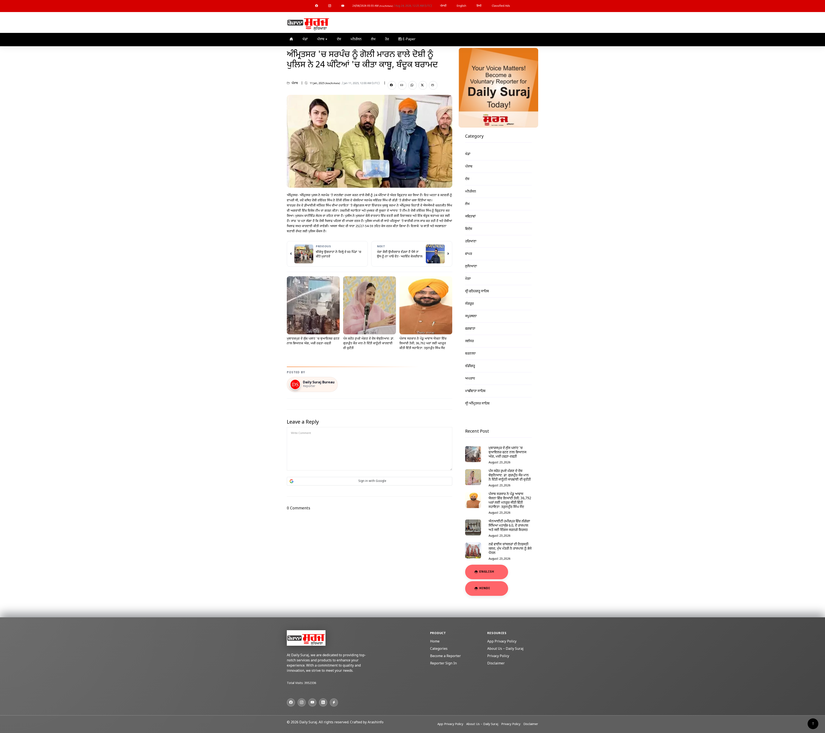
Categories (439, 649)
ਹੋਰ (387, 39)
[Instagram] (329, 6)
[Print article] (433, 85)
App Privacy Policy (501, 641)
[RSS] (323, 702)
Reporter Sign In (443, 663)
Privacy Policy (498, 656)
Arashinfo (375, 722)
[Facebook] (316, 6)
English (461, 6)
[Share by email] (402, 85)
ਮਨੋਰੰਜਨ (356, 39)
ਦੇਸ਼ (339, 39)
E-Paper (409, 39)
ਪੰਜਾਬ (321, 39)
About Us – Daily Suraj (505, 649)
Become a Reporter (445, 656)
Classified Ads (501, 6)
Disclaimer (496, 663)
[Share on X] (423, 85)
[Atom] (334, 702)
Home (435, 641)
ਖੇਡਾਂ (305, 39)
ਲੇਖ (373, 39)
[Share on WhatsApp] (412, 85)
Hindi (484, 588)
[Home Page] (308, 22)
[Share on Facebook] (392, 85)
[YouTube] (342, 6)
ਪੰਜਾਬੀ (443, 6)
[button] (369, 481)
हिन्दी (479, 6)
